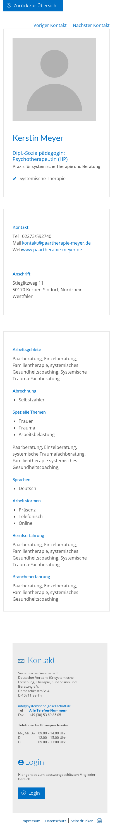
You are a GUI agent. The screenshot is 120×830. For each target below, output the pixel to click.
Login (34, 793)
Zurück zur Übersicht (36, 6)
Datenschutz (55, 820)
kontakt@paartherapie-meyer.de (56, 243)
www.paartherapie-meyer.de (52, 250)
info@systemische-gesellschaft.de (44, 706)
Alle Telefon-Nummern (48, 710)
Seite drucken (82, 820)
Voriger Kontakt (50, 25)
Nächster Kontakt (91, 25)
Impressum (30, 820)
